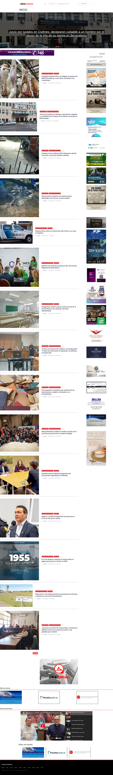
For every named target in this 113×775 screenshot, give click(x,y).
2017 (42, 767)
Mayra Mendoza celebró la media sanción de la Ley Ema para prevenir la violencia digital (59, 432)
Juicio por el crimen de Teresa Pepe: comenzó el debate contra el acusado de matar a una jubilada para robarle (59, 630)
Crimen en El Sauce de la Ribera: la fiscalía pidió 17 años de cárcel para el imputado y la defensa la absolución (59, 351)
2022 (20, 767)
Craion (26, 770)
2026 (2, 767)
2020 (29, 767)
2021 (24, 767)
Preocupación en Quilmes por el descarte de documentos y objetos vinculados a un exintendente (58, 392)
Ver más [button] (35, 653)
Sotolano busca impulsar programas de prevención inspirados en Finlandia (56, 474)
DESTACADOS (50, 27)
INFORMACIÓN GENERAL (63, 3)
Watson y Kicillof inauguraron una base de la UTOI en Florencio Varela (58, 517)
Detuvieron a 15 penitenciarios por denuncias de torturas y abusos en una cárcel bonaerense (56, 595)
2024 (11, 767)
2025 (7, 767)
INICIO (45, 3)
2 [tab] (56, 46)
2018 (37, 767)
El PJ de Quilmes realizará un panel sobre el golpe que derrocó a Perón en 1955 (58, 560)
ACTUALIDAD (52, 3)
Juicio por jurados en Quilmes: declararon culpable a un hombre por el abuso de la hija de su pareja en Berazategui (56, 33)
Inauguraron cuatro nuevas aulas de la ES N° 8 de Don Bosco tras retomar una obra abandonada (59, 309)
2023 (16, 767)
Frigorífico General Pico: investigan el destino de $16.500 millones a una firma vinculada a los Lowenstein (60, 78)
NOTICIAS (56, 73)
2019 (33, 767)
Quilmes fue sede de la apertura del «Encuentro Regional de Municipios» (59, 267)
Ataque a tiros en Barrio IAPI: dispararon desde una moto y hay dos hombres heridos (59, 154)
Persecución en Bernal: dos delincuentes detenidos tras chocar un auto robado (57, 197)
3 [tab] (58, 46)
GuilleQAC (50, 39)
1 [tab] (54, 46)
